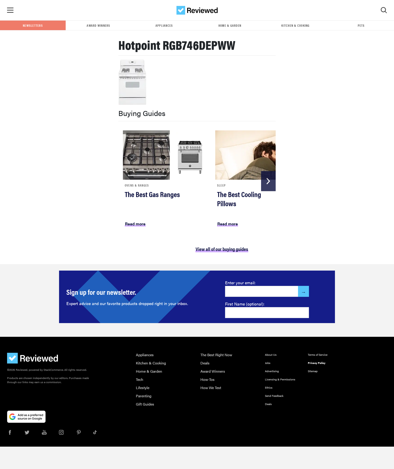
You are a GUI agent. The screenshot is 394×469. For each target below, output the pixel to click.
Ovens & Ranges (137, 185)
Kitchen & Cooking (295, 25)
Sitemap (313, 371)
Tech (139, 379)
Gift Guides (145, 404)
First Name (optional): (244, 304)
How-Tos (207, 379)
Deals (205, 363)
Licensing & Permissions (280, 379)
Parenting (143, 395)
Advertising (272, 371)
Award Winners (98, 25)
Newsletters (33, 25)
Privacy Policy (316, 363)
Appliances (164, 25)
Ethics (268, 387)
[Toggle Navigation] (10, 10)
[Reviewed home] (197, 10)
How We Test (210, 387)
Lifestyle (142, 387)
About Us (271, 355)
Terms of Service (317, 355)
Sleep (221, 185)
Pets (361, 25)
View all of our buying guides (222, 248)
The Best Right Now (216, 354)
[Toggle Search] (384, 10)
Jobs (267, 363)
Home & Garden (229, 25)
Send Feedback (274, 396)
